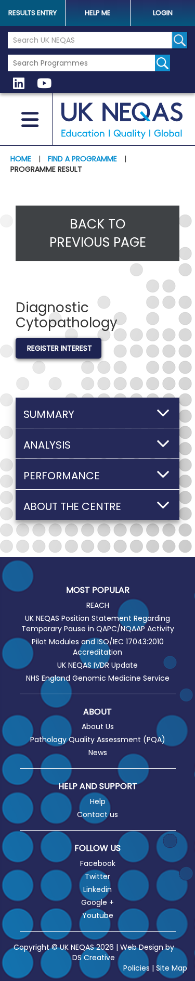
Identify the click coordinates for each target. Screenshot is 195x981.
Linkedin (97, 889)
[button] (97, 413)
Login (163, 13)
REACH (97, 605)
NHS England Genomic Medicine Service (98, 678)
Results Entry (32, 13)
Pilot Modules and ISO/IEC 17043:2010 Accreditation (98, 646)
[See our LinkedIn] (19, 83)
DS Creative (93, 957)
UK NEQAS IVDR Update (97, 665)
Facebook (97, 863)
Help (98, 801)
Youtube (97, 915)
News (97, 752)
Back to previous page (97, 233)
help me (98, 13)
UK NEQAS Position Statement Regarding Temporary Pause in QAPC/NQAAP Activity (97, 623)
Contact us (97, 814)
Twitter (97, 876)
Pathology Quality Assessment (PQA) (97, 739)
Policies (136, 968)
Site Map (171, 968)
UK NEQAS (121, 121)
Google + (97, 902)
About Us (98, 726)
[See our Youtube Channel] (44, 83)
